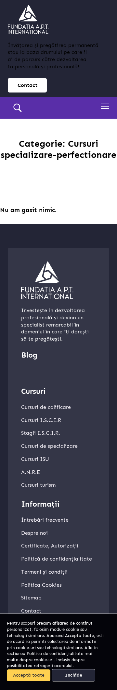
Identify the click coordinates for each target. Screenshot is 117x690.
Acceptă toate (29, 675)
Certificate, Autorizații (49, 546)
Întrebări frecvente (45, 520)
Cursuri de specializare (49, 446)
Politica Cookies (41, 585)
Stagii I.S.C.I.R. (40, 433)
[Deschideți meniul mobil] (105, 106)
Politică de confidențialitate (56, 559)
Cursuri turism (38, 485)
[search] (17, 107)
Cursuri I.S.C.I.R (41, 420)
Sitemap (31, 598)
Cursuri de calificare (46, 407)
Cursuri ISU (35, 459)
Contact (27, 85)
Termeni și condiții (44, 572)
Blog (29, 355)
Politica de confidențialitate (55, 653)
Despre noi (34, 533)
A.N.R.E (30, 472)
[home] (28, 19)
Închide (73, 675)
